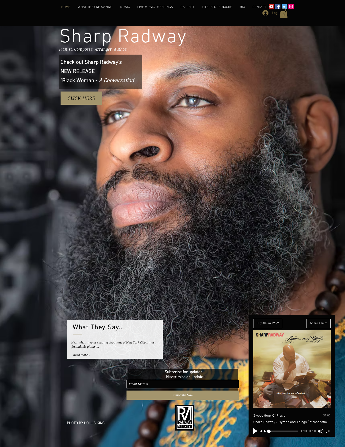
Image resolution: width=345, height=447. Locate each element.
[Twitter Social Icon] (284, 6)
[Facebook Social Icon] (277, 6)
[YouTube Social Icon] (271, 6)
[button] (95, 7)
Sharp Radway (123, 37)
